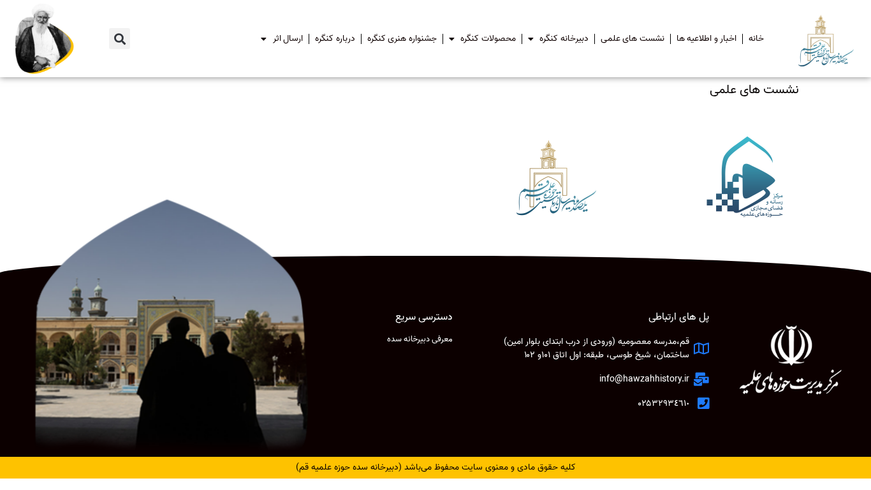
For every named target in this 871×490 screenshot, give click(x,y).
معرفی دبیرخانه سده (420, 339)
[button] (119, 38)
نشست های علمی (632, 38)
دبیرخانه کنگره (564, 38)
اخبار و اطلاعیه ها (707, 38)
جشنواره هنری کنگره (402, 38)
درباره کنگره (335, 38)
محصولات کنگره (488, 38)
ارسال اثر (288, 38)
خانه (756, 38)
